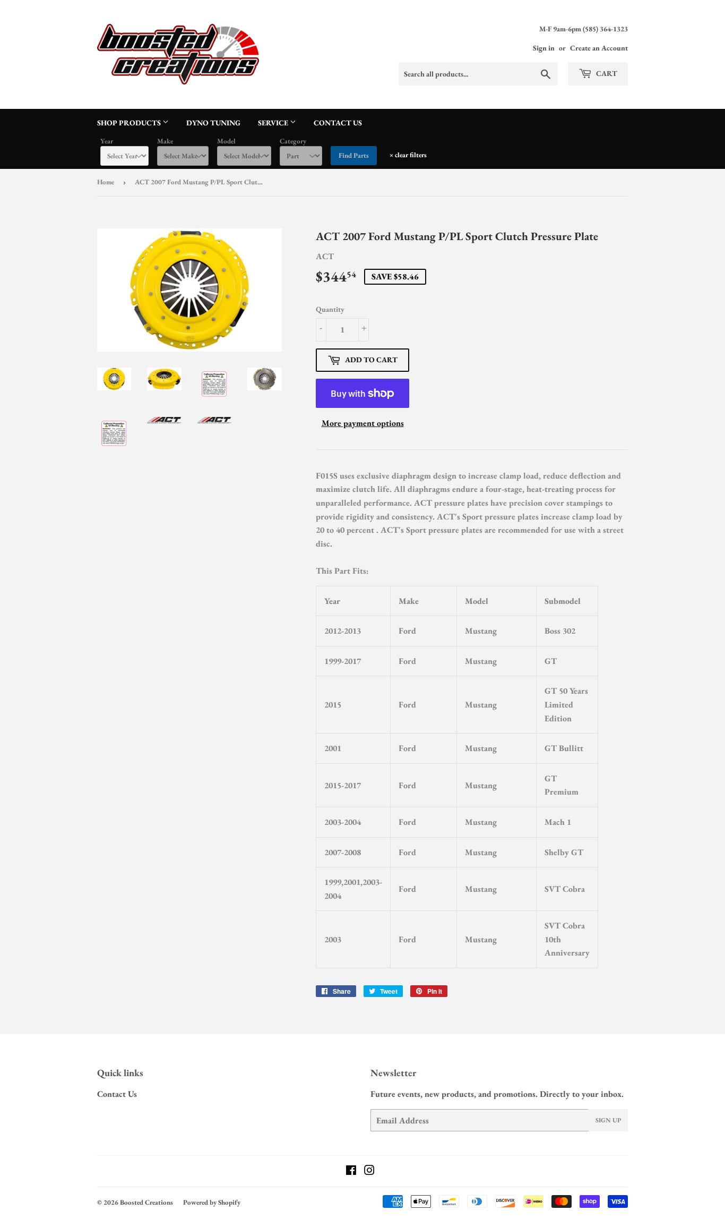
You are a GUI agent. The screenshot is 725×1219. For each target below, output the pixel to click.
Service (274, 122)
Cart (605, 73)
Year (106, 141)
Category (293, 141)
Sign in (544, 48)
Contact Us (338, 122)
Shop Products (129, 122)
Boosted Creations (146, 1202)
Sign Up (608, 1120)
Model (226, 141)
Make (165, 141)
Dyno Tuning (213, 122)
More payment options (363, 423)
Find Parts (354, 155)
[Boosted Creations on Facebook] (351, 1171)
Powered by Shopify (211, 1202)
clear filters (408, 154)
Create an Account (599, 48)
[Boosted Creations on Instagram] (369, 1171)
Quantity (330, 309)
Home (105, 181)
